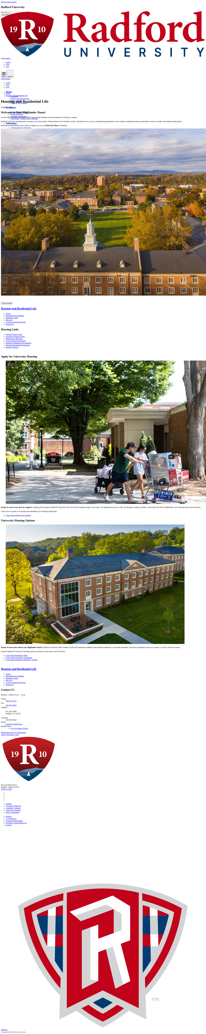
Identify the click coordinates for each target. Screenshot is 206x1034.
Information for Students (15, 316)
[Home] (103, 56)
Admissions (11, 123)
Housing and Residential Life (17, 96)
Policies (9, 816)
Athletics (4, 1030)
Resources (9, 324)
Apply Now (5, 735)
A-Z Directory (11, 819)
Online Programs (16, 114)
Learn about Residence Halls (16, 655)
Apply (8, 62)
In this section (7, 303)
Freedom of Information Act (16, 823)
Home (8, 93)
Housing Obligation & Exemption (18, 343)
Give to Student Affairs (19, 728)
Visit (7, 65)
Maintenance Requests (14, 339)
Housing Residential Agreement (18, 345)
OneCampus (5, 58)
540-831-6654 (11, 705)
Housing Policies (12, 347)
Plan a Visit (14, 735)
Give (7, 67)
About (9, 92)
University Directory (13, 806)
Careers (8, 825)
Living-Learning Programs (16, 322)
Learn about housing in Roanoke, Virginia (21, 660)
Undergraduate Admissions (20, 128)
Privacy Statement (12, 812)
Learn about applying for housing (18, 515)
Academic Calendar (13, 808)
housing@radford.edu (14, 724)
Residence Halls (12, 318)
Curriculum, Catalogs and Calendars (24, 119)
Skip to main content (8, 2)
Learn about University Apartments (19, 658)
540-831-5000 (6, 789)
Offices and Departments (19, 99)
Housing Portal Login (14, 334)
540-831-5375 (11, 701)
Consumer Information (14, 821)
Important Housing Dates (15, 337)
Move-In (9, 320)
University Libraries (13, 810)
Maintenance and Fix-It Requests (13, 732)
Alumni (8, 804)
